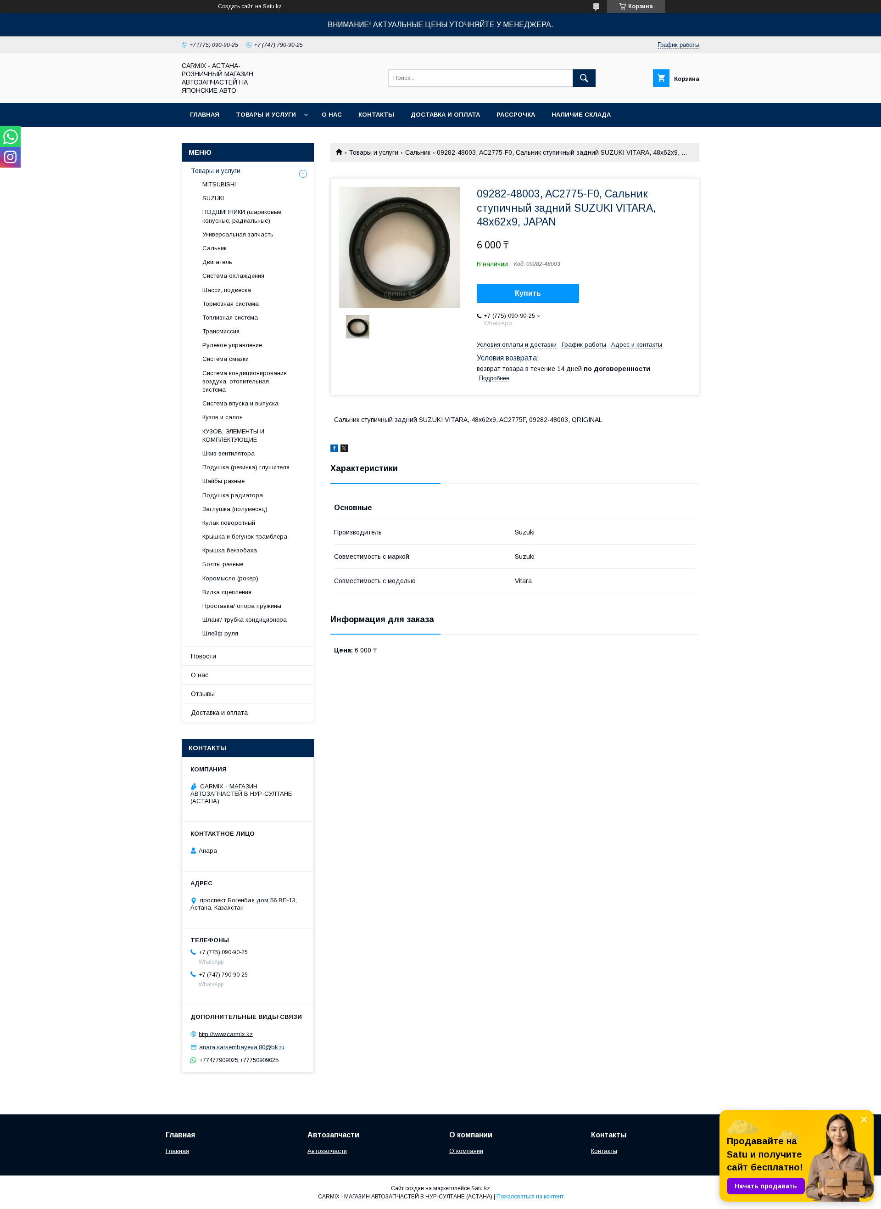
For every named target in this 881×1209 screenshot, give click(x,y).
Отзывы (203, 693)
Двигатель (217, 262)
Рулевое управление (232, 345)
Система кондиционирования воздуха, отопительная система (244, 381)
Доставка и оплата (445, 114)
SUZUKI (213, 198)
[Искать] (584, 78)
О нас (332, 114)
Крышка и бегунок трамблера (244, 536)
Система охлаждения (233, 275)
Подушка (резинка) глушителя (246, 467)
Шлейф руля (220, 633)
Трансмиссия (221, 331)
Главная (204, 114)
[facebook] (334, 449)
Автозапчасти (327, 1150)
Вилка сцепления (226, 592)
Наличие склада (581, 114)
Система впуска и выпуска (240, 403)
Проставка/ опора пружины (241, 605)
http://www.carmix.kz (226, 1033)
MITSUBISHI (219, 184)
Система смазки (225, 358)
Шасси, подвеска (226, 290)
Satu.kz (480, 1188)
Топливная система (230, 317)
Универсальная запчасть (237, 234)
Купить (528, 293)
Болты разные (222, 564)
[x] (344, 449)
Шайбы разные (223, 481)
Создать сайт (235, 6)
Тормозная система (230, 303)
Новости (203, 656)
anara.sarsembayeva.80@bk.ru (241, 1047)
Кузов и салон (222, 417)
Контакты (376, 114)
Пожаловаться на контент (529, 1196)
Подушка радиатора (232, 495)
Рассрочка (515, 114)
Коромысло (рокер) (230, 578)
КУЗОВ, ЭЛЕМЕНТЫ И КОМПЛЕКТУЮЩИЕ (233, 435)
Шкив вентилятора (228, 453)
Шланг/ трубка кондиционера (244, 619)
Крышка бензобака (229, 550)
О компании (466, 1150)
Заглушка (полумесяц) (235, 509)
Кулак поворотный (228, 522)
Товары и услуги (266, 114)
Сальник (417, 152)
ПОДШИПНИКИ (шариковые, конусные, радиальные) (242, 216)
